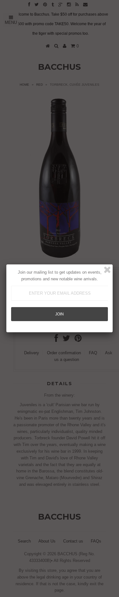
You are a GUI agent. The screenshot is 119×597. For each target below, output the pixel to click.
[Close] (107, 270)
